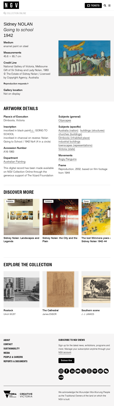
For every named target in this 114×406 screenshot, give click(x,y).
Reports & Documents (15, 361)
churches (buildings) (70, 134)
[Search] (105, 5)
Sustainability (12, 348)
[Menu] (109, 5)
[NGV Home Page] (11, 5)
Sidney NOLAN (18, 24)
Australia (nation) (68, 130)
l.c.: (32, 130)
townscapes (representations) (75, 145)
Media (7, 353)
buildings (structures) (92, 130)
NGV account (64, 352)
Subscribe (66, 360)
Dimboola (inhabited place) (74, 138)
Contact (8, 344)
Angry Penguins (67, 159)
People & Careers (13, 357)
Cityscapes (64, 120)
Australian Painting (14, 161)
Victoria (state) (66, 149)
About (7, 340)
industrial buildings (69, 141)
